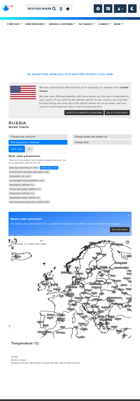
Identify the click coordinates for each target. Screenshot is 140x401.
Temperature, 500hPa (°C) (21, 193)
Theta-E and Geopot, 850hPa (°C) (25, 189)
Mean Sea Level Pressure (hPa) (23, 167)
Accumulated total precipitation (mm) (26, 180)
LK (11, 6)
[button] (127, 242)
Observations (34, 24)
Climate (104, 24)
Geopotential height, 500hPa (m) (24, 197)
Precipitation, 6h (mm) (20, 176)
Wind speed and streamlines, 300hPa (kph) (29, 202)
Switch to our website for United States (84, 112)
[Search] (54, 8)
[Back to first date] (12, 242)
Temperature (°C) (49, 167)
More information (120, 229)
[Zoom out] (12, 253)
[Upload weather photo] (108, 8)
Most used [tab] (16, 149)
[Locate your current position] (12, 248)
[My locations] (68, 8)
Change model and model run (91, 136)
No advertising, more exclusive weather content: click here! (70, 74)
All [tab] (29, 149)
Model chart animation (26, 219)
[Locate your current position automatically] (61, 8)
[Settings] (98, 8)
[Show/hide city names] (12, 259)
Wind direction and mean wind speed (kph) (29, 172)
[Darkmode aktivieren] (132, 8)
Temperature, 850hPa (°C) (21, 185)
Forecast (13, 24)
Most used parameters (24, 156)
